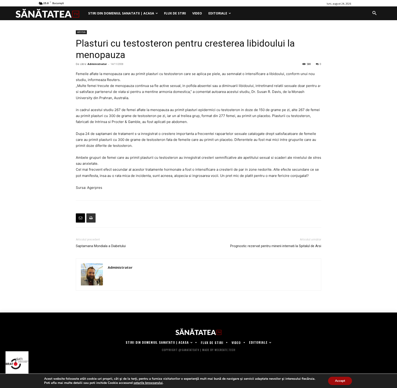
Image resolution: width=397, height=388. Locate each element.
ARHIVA (81, 32)
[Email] (80, 218)
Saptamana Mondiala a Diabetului (101, 246)
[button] (374, 13)
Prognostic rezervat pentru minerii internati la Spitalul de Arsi (275, 246)
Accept (340, 381)
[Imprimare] (91, 218)
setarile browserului (148, 383)
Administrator (97, 64)
